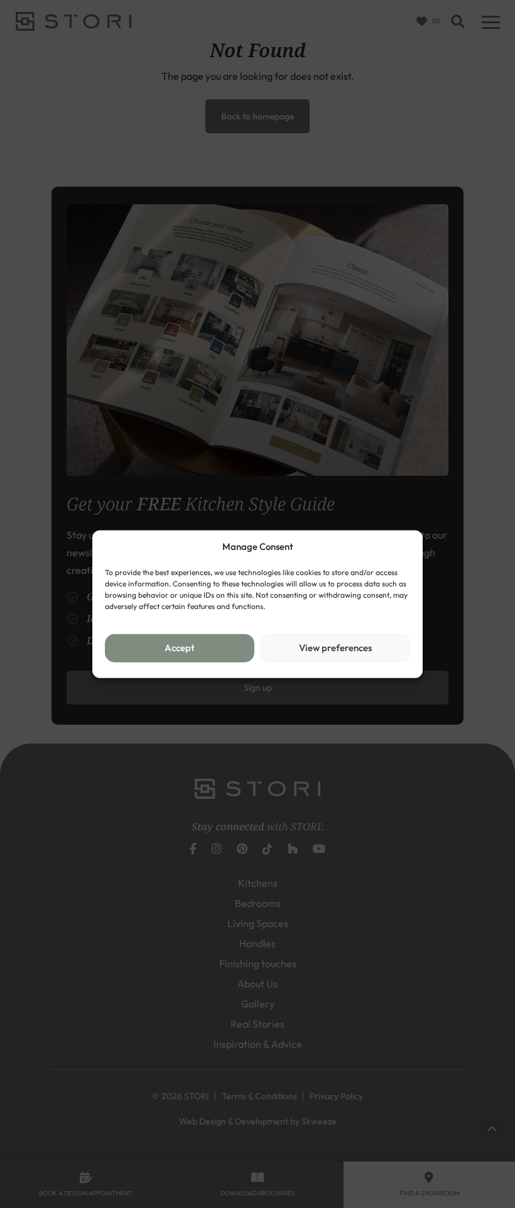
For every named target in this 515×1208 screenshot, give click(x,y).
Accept (180, 648)
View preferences (335, 648)
